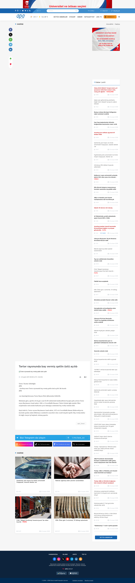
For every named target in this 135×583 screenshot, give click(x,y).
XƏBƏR (79, 17)
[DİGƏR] (118, 16)
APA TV (99, 17)
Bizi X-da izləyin (80, 444)
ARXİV (75, 554)
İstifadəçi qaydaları (78, 580)
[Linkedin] (27, 11)
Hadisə (117, 24)
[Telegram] (25, 11)
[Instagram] (17, 11)
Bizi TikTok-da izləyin (44, 444)
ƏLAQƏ (65, 554)
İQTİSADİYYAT (89, 17)
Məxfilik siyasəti (89, 580)
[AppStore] (73, 573)
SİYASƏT (72, 17)
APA (20, 386)
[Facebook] (15, 11)
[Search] (76, 11)
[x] (63, 559)
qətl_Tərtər (81, 423)
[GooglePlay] (61, 573)
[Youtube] (23, 11)
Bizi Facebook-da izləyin (63, 444)
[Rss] (29, 11)
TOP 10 (84, 554)
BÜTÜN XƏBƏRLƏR (60, 17)
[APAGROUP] (67, 568)
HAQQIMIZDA (53, 554)
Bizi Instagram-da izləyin (25, 444)
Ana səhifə (109, 24)
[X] (20, 11)
